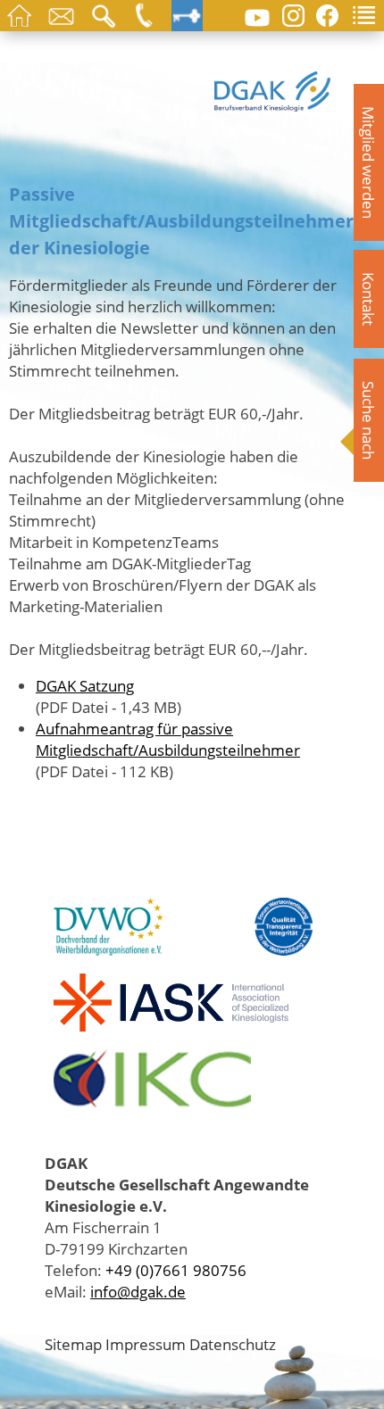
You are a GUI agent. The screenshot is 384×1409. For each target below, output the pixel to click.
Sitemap (73, 1344)
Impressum (145, 1344)
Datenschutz (232, 1344)
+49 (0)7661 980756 (175, 1270)
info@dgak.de (138, 1291)
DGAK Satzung (85, 685)
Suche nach (369, 420)
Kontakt (369, 299)
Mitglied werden (369, 162)
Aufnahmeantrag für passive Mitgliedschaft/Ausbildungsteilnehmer (168, 738)
